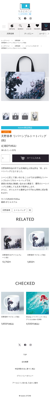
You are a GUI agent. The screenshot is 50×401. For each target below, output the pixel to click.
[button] (48, 33)
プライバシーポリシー (25, 376)
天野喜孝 (6, 210)
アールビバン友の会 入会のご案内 (25, 383)
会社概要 (25, 362)
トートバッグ (19, 210)
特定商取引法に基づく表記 (25, 369)
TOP (25, 355)
